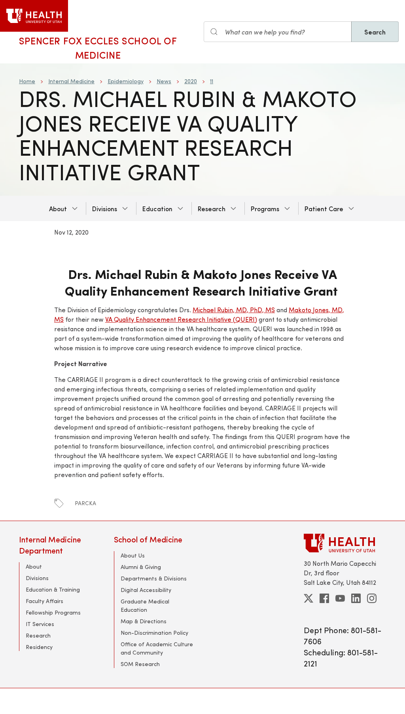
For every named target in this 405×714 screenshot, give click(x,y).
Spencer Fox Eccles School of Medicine (98, 47)
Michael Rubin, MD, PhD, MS (234, 309)
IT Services (40, 624)
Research (211, 208)
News (164, 81)
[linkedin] (356, 598)
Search (375, 31)
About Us (133, 555)
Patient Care (324, 208)
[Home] (34, 16)
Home (27, 81)
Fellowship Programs (53, 612)
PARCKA (85, 503)
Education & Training (53, 589)
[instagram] (372, 598)
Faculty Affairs (44, 601)
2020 (190, 81)
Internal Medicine (71, 81)
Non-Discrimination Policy (154, 632)
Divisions (104, 208)
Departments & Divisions (154, 578)
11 (211, 81)
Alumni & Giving (141, 567)
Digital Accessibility (146, 590)
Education (157, 208)
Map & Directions (144, 621)
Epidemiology (126, 81)
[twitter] (308, 598)
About (58, 208)
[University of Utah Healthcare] (345, 543)
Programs (265, 208)
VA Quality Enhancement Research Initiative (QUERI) (181, 319)
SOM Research (140, 664)
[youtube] (340, 598)
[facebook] (324, 598)
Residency (39, 647)
